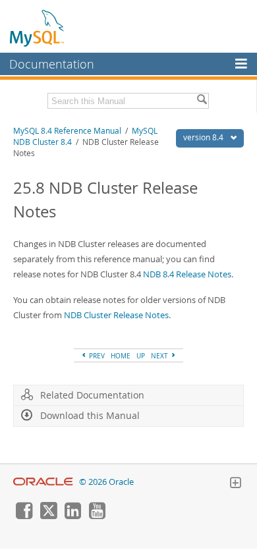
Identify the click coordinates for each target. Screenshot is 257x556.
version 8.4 (204, 137)
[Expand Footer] (235, 484)
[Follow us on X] (48, 516)
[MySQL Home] (37, 27)
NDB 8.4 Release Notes (187, 274)
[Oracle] (43, 481)
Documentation (51, 64)
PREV (96, 355)
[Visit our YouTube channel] (96, 516)
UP (140, 355)
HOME (120, 355)
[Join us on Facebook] (23, 516)
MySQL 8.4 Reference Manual (67, 131)
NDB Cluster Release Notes (116, 315)
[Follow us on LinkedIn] (72, 516)
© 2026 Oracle (106, 481)
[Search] (201, 101)
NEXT (160, 355)
